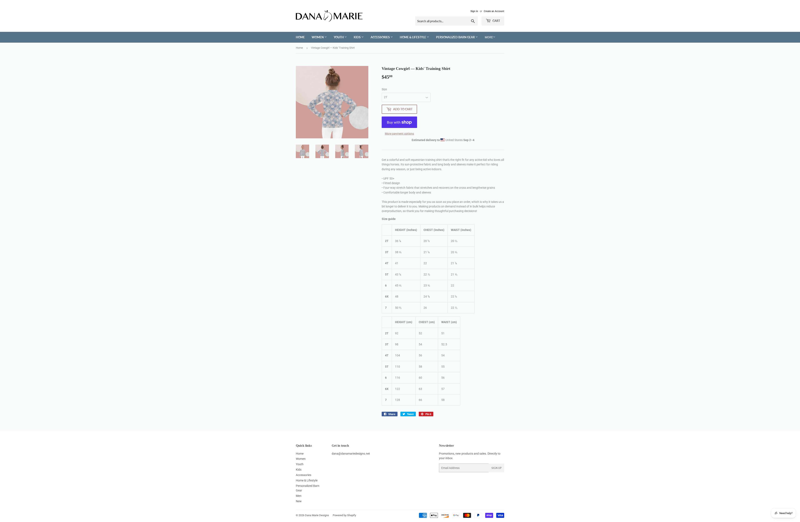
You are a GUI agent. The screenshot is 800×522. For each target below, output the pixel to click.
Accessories (380, 37)
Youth (339, 37)
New (299, 501)
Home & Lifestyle (413, 37)
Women (318, 37)
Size (384, 89)
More (489, 37)
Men (298, 495)
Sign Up (496, 468)
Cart (496, 20)
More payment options (399, 133)
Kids (357, 37)
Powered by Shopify (344, 515)
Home (300, 37)
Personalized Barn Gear (455, 37)
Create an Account (494, 11)
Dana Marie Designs (317, 515)
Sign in (474, 11)
